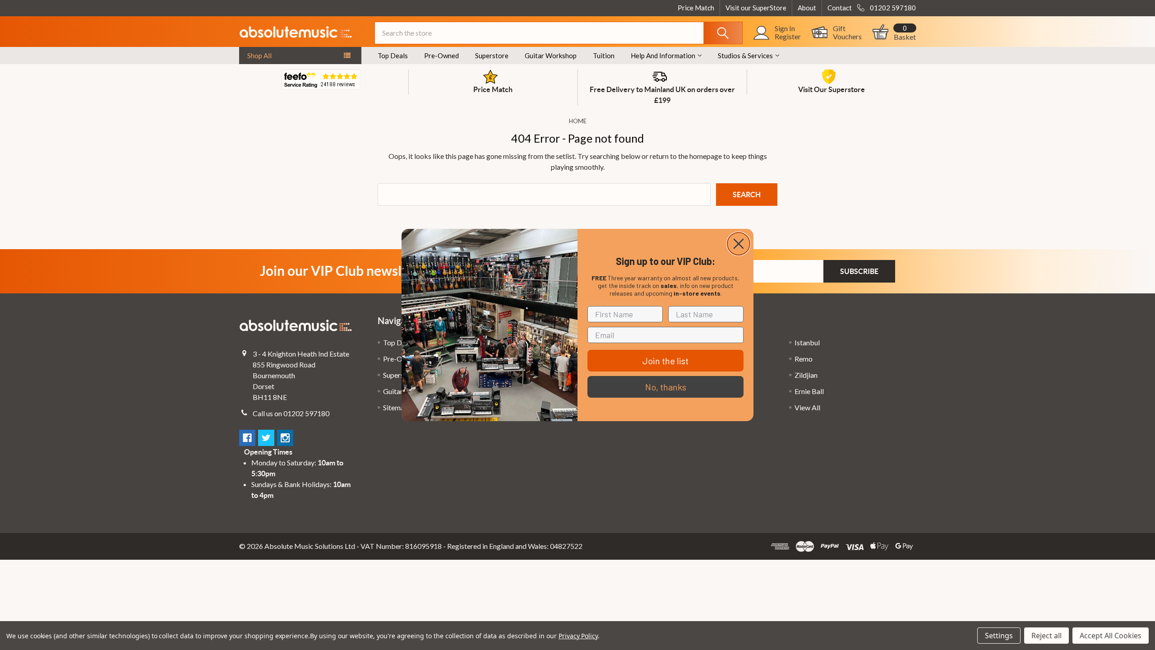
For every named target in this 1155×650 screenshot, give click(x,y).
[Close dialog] (738, 243)
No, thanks (665, 386)
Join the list (665, 360)
